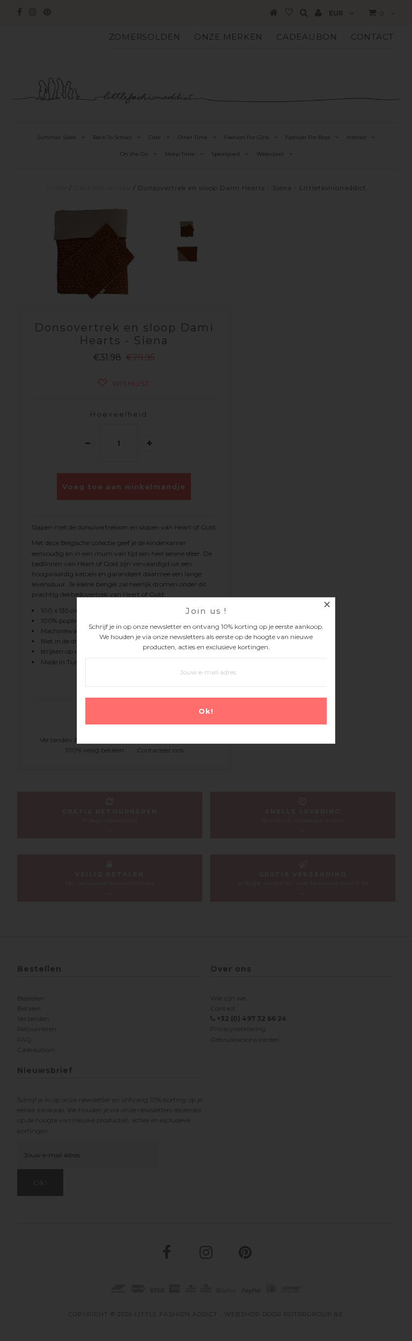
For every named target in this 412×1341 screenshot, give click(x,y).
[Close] (327, 606)
